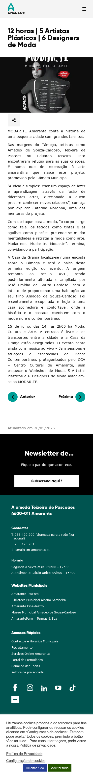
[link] (46, 85)
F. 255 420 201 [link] (22, 544)
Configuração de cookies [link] (25, 760)
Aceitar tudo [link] (59, 767)
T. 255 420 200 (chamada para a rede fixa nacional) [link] (42, 536)
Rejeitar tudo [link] (35, 767)
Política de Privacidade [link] (24, 753)
